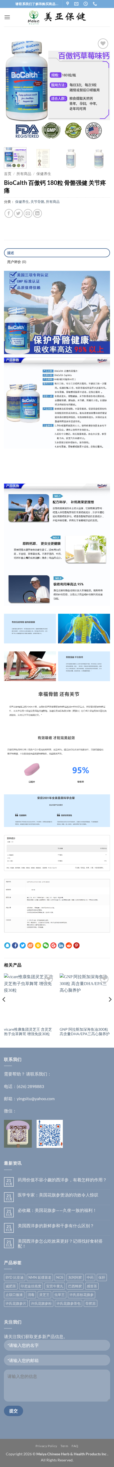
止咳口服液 (14, 1294)
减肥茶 (11, 1286)
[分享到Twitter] (18, 213)
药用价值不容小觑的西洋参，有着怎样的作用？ (62, 1179)
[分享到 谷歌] (53, 945)
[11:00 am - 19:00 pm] (86, 4)
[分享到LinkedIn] (37, 213)
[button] (7, 17)
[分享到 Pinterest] (76, 945)
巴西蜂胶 (75, 1286)
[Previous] (12, 90)
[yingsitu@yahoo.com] (77, 4)
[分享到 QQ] (7, 945)
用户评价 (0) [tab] (17, 262)
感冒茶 (92, 1286)
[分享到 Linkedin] (61, 945)
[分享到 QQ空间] (38, 945)
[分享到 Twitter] (23, 945)
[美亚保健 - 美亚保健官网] (57, 17)
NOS (59, 1277)
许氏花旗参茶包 (68, 1303)
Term (64, 1446)
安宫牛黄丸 (54, 1286)
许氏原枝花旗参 (81, 1294)
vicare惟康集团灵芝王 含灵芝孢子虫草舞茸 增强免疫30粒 (28, 1031)
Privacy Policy (46, 1446)
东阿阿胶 (75, 1277)
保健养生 (43, 174)
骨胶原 (90, 1303)
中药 (90, 1277)
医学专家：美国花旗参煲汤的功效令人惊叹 (58, 1194)
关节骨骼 (37, 201)
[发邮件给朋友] (28, 213)
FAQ (75, 1446)
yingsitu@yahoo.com (36, 1098)
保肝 (101, 1277)
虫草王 (59, 1294)
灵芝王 (44, 1294)
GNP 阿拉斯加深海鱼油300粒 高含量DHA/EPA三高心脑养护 (85, 1031)
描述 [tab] (10, 253)
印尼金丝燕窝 (31, 1286)
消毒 (31, 1294)
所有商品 (23, 174)
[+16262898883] (95, 4)
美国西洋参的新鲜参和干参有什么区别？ (56, 1225)
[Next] (101, 90)
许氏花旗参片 (16, 1303)
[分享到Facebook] (9, 213)
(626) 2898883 (30, 1086)
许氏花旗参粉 (41, 1303)
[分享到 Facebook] (15, 945)
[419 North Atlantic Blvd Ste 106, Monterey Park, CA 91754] (68, 4)
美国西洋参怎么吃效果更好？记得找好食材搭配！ (60, 1243)
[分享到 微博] (30, 945)
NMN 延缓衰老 (39, 1277)
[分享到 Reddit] (69, 945)
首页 (7, 174)
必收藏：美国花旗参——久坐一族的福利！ (57, 1210)
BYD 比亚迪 (15, 1277)
